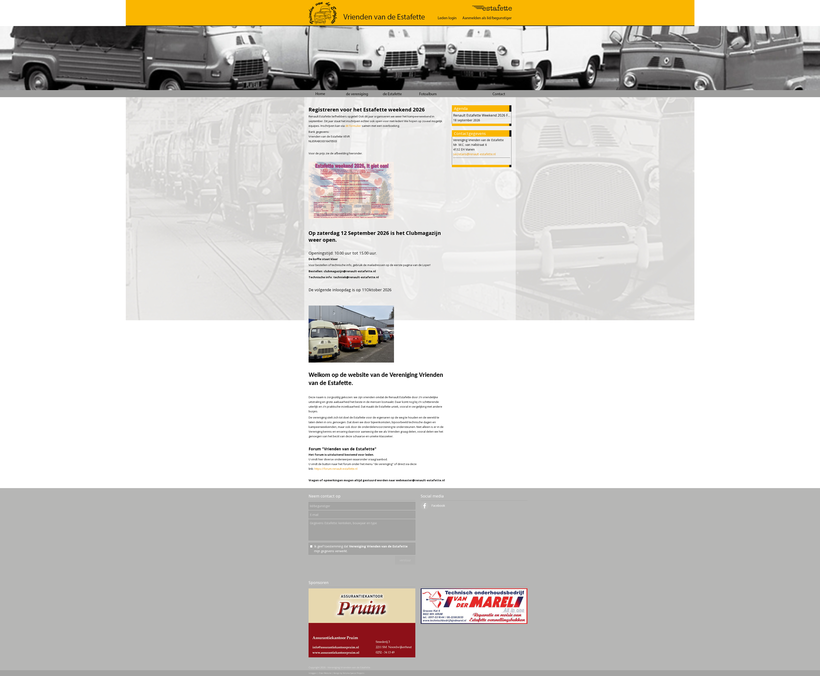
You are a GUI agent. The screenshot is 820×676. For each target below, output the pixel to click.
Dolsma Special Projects (353, 673)
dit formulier (353, 126)
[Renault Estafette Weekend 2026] (351, 218)
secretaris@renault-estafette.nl (474, 154)
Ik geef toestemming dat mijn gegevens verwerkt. (361, 548)
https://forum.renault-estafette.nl (335, 469)
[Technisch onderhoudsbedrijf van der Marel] (474, 623)
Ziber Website (325, 673)
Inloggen (313, 673)
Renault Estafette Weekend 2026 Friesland (487, 115)
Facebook (437, 505)
